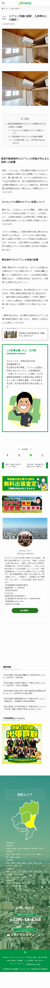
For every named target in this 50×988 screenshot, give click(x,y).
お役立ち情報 (11, 960)
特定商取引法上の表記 (33, 964)
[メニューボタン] (3, 3)
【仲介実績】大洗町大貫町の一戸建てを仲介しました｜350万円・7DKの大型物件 (24, 684)
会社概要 (20, 960)
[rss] (25, 952)
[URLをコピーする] (42, 455)
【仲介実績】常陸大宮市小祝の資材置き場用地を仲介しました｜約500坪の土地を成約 (24, 691)
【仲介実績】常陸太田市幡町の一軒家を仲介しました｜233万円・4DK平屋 (24, 676)
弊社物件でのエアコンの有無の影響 (27, 136)
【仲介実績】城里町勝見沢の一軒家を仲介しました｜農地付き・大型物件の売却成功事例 (24, 699)
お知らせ (6, 957)
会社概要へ (25, 610)
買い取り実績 (42, 957)
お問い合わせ (39, 960)
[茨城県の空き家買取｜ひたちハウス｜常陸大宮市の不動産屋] (25, 3)
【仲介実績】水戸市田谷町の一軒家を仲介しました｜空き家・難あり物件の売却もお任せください (24, 707)
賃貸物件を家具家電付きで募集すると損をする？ (32, 334)
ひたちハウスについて (17, 957)
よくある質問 (28, 960)
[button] (7, 455)
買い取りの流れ (32, 957)
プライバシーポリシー (17, 963)
